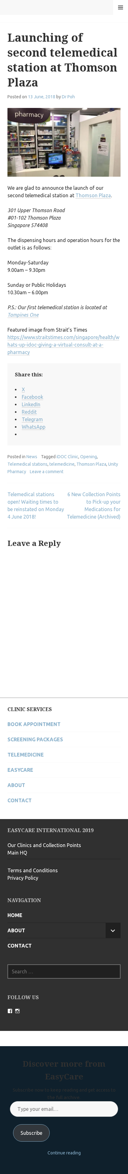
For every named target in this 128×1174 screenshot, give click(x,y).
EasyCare (20, 770)
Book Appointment (34, 724)
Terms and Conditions (32, 870)
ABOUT (16, 930)
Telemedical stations (27, 464)
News (31, 456)
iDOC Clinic (67, 456)
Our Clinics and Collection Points (44, 845)
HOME (14, 915)
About (16, 785)
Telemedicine (25, 754)
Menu (120, 7)
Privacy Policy (22, 878)
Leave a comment (46, 471)
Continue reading (64, 1152)
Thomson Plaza (93, 195)
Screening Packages (35, 739)
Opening (88, 456)
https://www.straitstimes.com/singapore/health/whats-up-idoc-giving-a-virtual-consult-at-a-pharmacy (63, 344)
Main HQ (17, 852)
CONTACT (19, 945)
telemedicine (62, 464)
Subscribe (31, 1133)
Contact (19, 800)
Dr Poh (68, 96)
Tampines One (23, 315)
